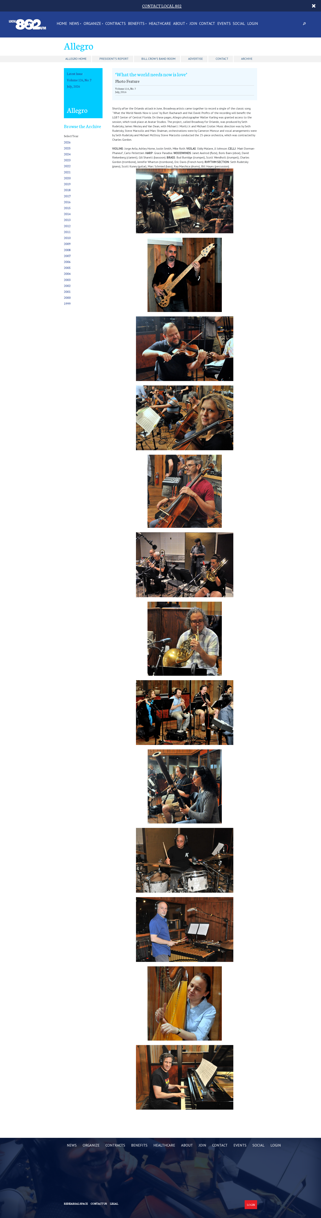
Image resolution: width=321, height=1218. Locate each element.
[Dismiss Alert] (313, 5)
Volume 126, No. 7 (79, 80)
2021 (67, 172)
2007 (67, 255)
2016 (67, 202)
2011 (67, 231)
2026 (67, 142)
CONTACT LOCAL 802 (162, 6)
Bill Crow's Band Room (158, 59)
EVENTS (224, 24)
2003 (67, 279)
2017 (67, 196)
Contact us (99, 1203)
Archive (246, 59)
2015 (67, 207)
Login (251, 1204)
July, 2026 (73, 86)
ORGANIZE (92, 24)
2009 (67, 243)
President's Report (114, 59)
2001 (67, 291)
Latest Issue (75, 73)
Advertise (195, 59)
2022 (67, 166)
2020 (67, 178)
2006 (67, 261)
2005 (67, 267)
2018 (67, 189)
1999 (67, 303)
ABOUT (179, 24)
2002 (67, 285)
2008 (67, 249)
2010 (67, 237)
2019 (67, 184)
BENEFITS (136, 24)
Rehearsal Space (76, 1203)
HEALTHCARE (160, 24)
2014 (67, 213)
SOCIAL (239, 24)
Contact (222, 59)
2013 (67, 219)
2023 (67, 160)
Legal (114, 1203)
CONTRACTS (115, 24)
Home (62, 24)
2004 (67, 273)
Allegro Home (76, 59)
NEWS (74, 24)
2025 (67, 148)
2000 (67, 297)
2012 (67, 225)
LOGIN (252, 24)
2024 (67, 154)
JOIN (193, 24)
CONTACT (207, 24)
